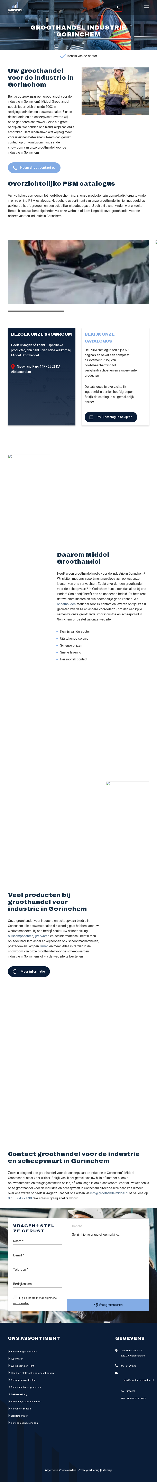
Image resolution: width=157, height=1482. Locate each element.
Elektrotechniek (19, 1416)
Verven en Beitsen (21, 1408)
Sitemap (106, 1470)
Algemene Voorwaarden (60, 1470)
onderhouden (66, 604)
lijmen (44, 946)
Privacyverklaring (89, 1470)
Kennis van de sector (82, 56)
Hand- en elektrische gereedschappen (32, 1373)
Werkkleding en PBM (22, 1366)
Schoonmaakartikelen (23, 1380)
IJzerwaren (17, 1359)
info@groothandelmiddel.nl (109, 1193)
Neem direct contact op (37, 167)
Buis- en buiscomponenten (26, 1387)
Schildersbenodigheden (24, 1423)
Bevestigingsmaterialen (24, 1351)
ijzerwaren (42, 936)
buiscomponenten (20, 936)
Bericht (77, 1226)
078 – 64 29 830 (20, 1198)
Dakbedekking (19, 1394)
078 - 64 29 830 (128, 1366)
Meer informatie (32, 971)
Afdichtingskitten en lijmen (25, 1401)
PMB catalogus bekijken (114, 417)
